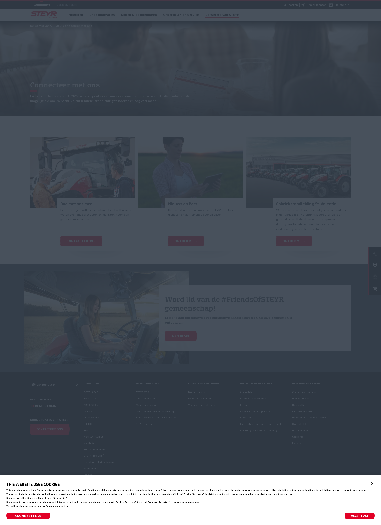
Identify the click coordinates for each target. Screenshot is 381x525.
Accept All (360, 515)
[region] (190, 500)
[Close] (372, 483)
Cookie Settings (28, 515)
